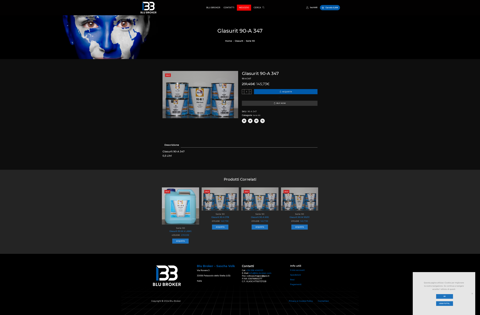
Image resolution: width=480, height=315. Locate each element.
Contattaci (323, 301)
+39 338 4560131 (254, 270)
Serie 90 (250, 41)
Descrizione (171, 144)
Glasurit (239, 41)
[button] (259, 7)
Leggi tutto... (444, 303)
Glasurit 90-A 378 (220, 217)
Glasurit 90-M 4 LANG (180, 231)
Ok (445, 296)
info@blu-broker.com (260, 273)
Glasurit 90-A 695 (260, 217)
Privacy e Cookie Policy (301, 301)
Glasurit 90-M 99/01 (300, 217)
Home (228, 41)
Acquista (180, 241)
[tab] (171, 144)
